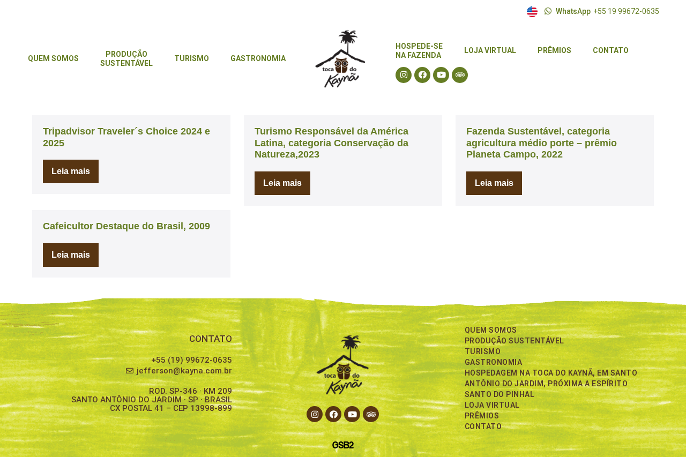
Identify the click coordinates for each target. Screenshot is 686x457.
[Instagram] (404, 75)
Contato (611, 50)
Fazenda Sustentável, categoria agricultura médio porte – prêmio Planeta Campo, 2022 (541, 143)
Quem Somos (53, 58)
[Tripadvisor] (460, 75)
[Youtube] (441, 75)
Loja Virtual (490, 50)
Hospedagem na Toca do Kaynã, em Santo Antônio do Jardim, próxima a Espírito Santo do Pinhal (551, 384)
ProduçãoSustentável (126, 59)
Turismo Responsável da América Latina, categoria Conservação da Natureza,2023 (331, 143)
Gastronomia (258, 58)
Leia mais (75, 168)
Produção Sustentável (514, 340)
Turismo (191, 58)
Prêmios (554, 50)
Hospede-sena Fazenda (419, 50)
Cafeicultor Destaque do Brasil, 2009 (126, 226)
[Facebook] (422, 75)
